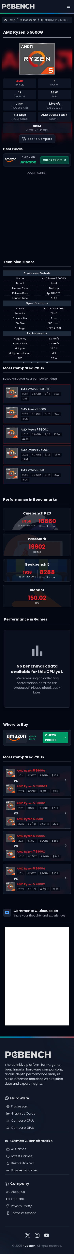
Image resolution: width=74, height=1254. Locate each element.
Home (11, 20)
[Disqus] (37, 976)
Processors (29, 20)
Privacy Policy (21, 1206)
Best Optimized (22, 1163)
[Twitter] (27, 1236)
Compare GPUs (23, 1127)
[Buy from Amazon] (37, 738)
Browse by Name (24, 1170)
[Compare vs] (37, 781)
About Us (18, 1191)
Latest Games (21, 1156)
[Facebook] (46, 1236)
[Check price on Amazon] (37, 160)
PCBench (29, 1246)
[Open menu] (68, 6)
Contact (17, 1199)
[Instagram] (37, 1236)
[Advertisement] (37, 212)
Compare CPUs (22, 1120)
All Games (18, 1149)
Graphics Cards (23, 1113)
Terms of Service (23, 1213)
